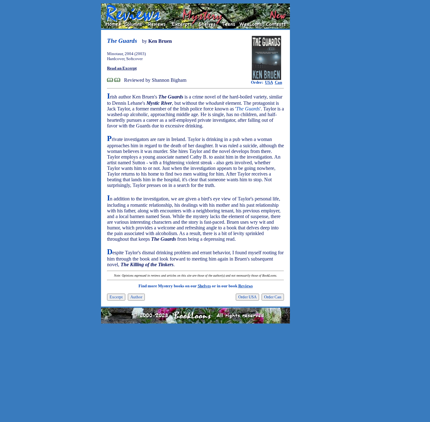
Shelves (204, 286)
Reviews (245, 286)
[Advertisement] (310, 97)
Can (278, 82)
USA (269, 82)
